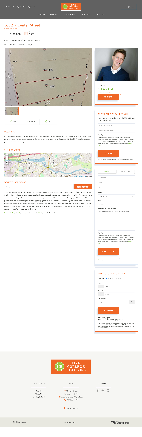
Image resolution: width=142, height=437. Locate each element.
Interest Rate (102, 299)
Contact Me (109, 97)
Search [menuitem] (41, 14)
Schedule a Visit (125, 171)
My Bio (121, 94)
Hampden (25, 213)
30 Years (110, 278)
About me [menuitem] (53, 14)
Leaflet (75, 176)
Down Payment (102, 291)
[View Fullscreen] (7, 162)
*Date (100, 192)
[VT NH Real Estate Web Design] (120, 422)
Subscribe (109, 153)
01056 (40, 213)
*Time (100, 201)
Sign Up (131, 7)
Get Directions (83, 187)
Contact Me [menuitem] (99, 14)
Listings (13, 213)
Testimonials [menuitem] (85, 14)
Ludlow (33, 213)
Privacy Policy (123, 258)
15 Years (118, 278)
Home (6, 213)
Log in (126, 7)
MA (19, 213)
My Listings (101, 92)
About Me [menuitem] (39, 394)
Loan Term (101, 278)
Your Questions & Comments (107, 208)
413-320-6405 (9, 7)
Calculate (108, 310)
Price (99, 283)
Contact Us (107, 171)
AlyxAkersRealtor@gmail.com (26, 7)
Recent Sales (108, 92)
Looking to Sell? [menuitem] (69, 14)
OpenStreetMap (82, 176)
